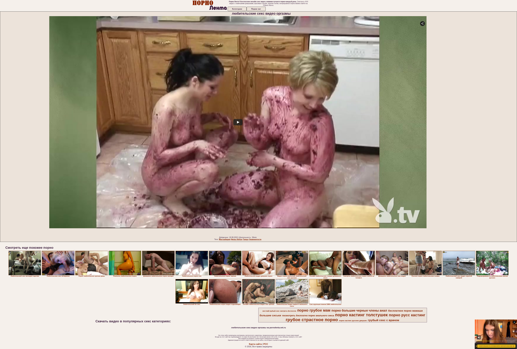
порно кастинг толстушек (361, 315)
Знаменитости (255, 239)
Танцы (246, 239)
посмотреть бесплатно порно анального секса (308, 315)
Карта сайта (255, 344)
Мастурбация (224, 239)
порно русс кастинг (407, 315)
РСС (265, 344)
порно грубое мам (313, 310)
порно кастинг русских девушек (353, 321)
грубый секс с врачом (383, 320)
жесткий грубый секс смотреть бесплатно (279, 311)
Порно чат (256, 9)
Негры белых (236, 239)
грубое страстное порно (312, 319)
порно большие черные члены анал (359, 310)
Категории (237, 9)
